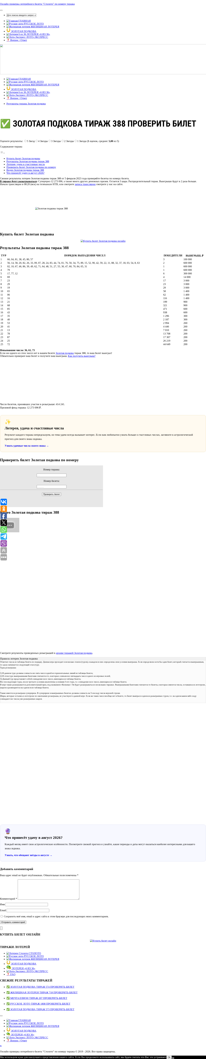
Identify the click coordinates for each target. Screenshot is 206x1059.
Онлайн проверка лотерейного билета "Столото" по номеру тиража (37, 4)
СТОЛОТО (34, 953)
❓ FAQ (10, 974)
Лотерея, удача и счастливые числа (25, 164)
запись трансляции (85, 184)
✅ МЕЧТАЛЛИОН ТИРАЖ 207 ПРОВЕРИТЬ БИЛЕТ (36, 998)
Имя (2, 904)
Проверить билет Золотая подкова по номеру (31, 167)
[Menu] (1, 10)
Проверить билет (51, 494)
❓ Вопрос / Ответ (16, 40)
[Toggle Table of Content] (2, 153)
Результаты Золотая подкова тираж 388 (27, 161)
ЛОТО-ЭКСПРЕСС (37, 37)
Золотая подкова (65, 353)
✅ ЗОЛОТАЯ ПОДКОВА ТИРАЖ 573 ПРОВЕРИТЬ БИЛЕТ (40, 1009)
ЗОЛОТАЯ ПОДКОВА (23, 31)
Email (3, 910)
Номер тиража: (51, 469)
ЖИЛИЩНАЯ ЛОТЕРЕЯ (44, 26)
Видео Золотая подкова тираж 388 (25, 170)
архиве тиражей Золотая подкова (74, 653)
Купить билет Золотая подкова (23, 158)
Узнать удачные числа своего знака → (27, 445)
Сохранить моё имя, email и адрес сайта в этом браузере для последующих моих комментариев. (56, 916)
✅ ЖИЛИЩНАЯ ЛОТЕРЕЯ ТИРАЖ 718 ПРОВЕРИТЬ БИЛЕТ (42, 992)
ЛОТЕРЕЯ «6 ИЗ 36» (38, 34)
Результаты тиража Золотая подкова (26, 103)
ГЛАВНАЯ (24, 20)
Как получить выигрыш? (81, 356)
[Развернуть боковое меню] (1, 928)
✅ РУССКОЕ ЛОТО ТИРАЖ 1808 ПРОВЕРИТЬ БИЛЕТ (38, 1003)
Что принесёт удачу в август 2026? (25, 173)
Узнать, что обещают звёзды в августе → (28, 855)
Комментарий (8, 898)
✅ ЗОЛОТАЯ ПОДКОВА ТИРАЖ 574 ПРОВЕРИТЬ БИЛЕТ (40, 987)
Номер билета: (52, 481)
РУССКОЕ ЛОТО (33, 23)
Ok (169, 1057)
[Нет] (173, 1058)
